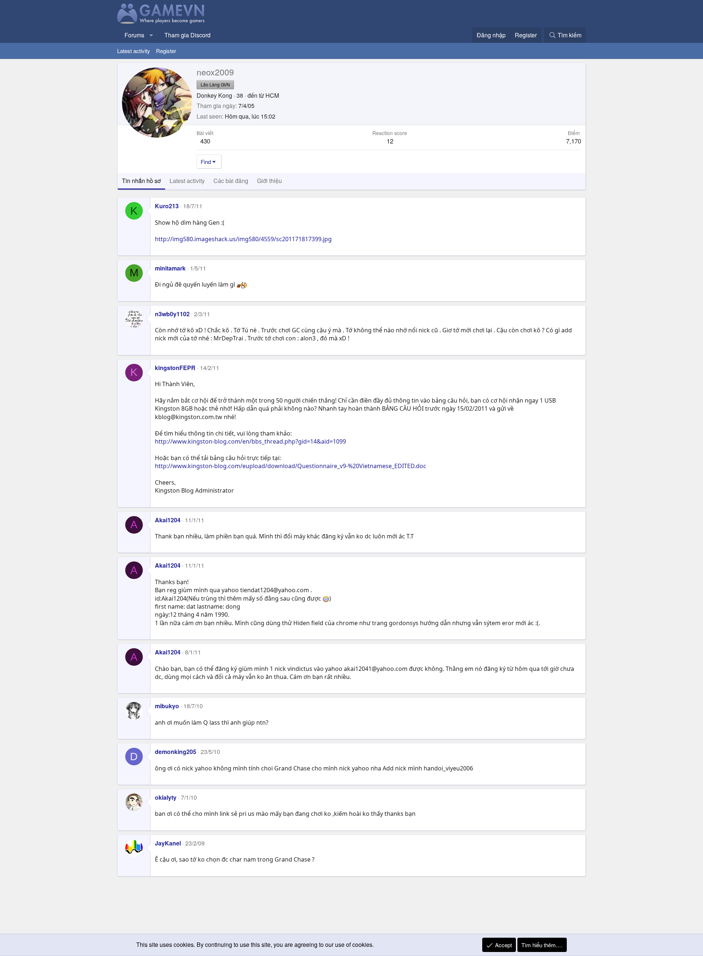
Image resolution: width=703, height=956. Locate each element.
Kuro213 (167, 206)
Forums (134, 35)
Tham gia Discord (187, 35)
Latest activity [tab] (187, 180)
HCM (272, 95)
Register (166, 51)
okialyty (165, 797)
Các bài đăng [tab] (230, 180)
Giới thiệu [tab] (269, 180)
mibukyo (167, 706)
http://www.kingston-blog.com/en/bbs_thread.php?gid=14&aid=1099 (250, 441)
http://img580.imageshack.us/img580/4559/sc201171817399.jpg (243, 239)
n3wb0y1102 (172, 314)
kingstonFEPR (175, 367)
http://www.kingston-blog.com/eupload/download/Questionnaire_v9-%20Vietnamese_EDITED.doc (290, 466)
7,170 (573, 140)
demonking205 (175, 751)
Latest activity (133, 51)
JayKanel (168, 843)
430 (205, 140)
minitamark (170, 268)
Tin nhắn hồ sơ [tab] (141, 180)
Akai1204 (168, 520)
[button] (151, 35)
